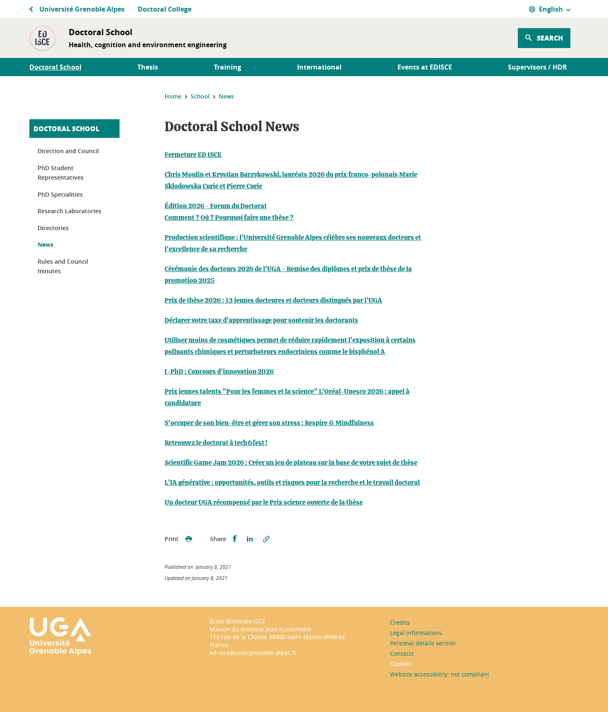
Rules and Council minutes (63, 266)
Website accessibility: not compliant (439, 674)
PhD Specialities (60, 194)
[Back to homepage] (42, 38)
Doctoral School (66, 128)
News (45, 244)
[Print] (189, 539)
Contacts (402, 653)
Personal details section (423, 643)
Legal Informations (416, 633)
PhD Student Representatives (61, 173)
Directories (53, 228)
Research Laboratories (69, 211)
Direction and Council (68, 151)
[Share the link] (266, 539)
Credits (400, 622)
